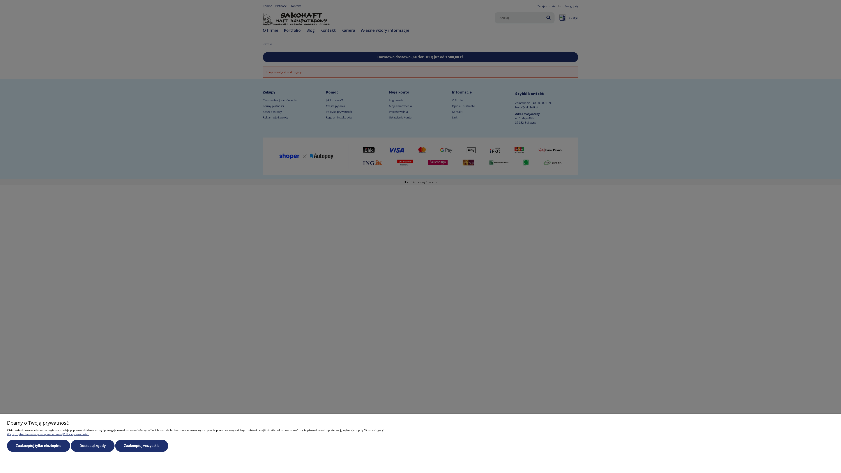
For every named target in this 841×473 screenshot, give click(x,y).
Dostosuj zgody (93, 446)
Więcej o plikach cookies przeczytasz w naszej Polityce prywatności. (48, 434)
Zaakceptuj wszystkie (141, 446)
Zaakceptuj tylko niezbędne (38, 446)
